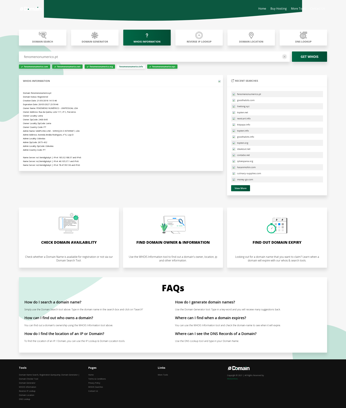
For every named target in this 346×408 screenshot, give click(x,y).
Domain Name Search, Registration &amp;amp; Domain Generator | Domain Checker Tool (49, 376)
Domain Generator (27, 383)
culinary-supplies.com (249, 173)
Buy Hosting (278, 8)
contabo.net (243, 155)
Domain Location (26, 395)
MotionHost (232, 378)
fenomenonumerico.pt (249, 94)
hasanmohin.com (246, 167)
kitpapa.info (243, 124)
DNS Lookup (24, 399)
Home (262, 8)
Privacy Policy (94, 383)
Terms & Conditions (97, 379)
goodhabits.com (245, 100)
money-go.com (245, 179)
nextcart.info (244, 118)
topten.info (243, 130)
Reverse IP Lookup (27, 391)
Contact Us (317, 8)
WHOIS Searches (95, 387)
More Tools (298, 8)
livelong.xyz (243, 106)
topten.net (242, 112)
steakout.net (243, 148)
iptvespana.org (245, 161)
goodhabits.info (245, 136)
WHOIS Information (27, 387)
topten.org (242, 142)
